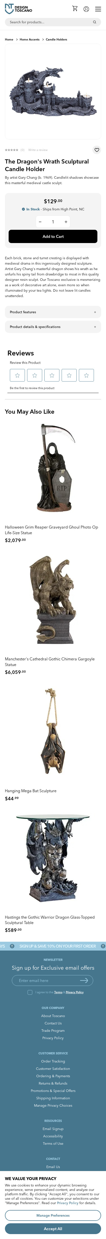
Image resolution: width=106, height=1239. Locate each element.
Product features (23, 312)
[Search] (95, 22)
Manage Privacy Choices (53, 1105)
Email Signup (53, 1129)
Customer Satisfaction (53, 1068)
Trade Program (53, 1030)
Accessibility (53, 1136)
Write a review (38, 150)
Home (9, 39)
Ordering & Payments (53, 1076)
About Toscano (53, 1016)
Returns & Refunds (53, 1083)
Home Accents (29, 39)
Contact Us (53, 1023)
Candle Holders (56, 39)
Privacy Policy (75, 992)
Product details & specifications (35, 327)
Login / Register (86, 9)
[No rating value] (13, 150)
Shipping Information (53, 1098)
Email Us (53, 1167)
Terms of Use (53, 1143)
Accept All (53, 1228)
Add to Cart (53, 236)
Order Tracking (53, 1061)
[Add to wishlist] (96, 150)
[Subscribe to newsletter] (84, 980)
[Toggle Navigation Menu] (98, 9)
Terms (58, 992)
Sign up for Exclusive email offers (53, 967)
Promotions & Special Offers (53, 1091)
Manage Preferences (53, 1215)
